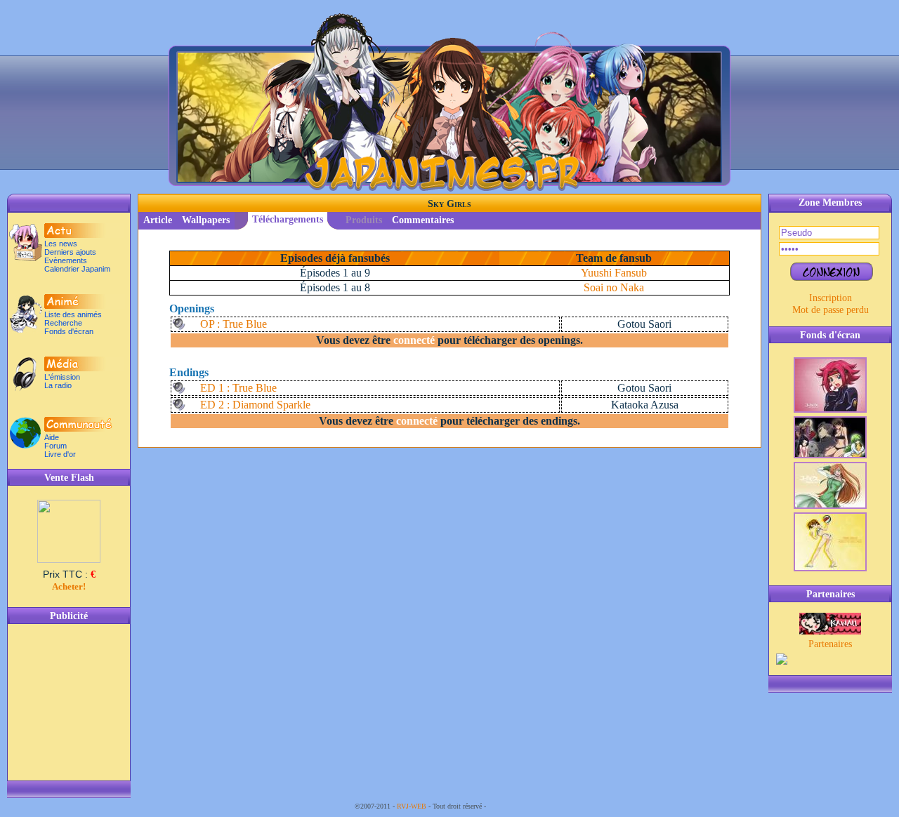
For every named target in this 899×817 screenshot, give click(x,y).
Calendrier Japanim (77, 269)
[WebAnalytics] (516, 806)
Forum (55, 445)
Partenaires (830, 643)
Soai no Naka (614, 287)
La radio (58, 385)
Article (157, 220)
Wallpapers (206, 220)
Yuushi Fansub (614, 273)
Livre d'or (60, 454)
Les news (60, 243)
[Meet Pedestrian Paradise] (830, 631)
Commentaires (423, 220)
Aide (51, 437)
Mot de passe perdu (830, 309)
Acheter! (69, 586)
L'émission (62, 377)
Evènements (65, 260)
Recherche (63, 323)
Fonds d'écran (68, 331)
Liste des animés (73, 314)
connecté (414, 340)
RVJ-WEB (411, 806)
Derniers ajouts (70, 252)
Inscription (830, 297)
